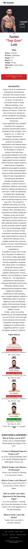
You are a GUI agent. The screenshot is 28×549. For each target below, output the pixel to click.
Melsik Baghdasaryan (14, 347)
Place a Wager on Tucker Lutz (14, 76)
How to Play (10, 531)
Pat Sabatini (14, 393)
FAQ (6, 531)
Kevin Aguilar (14, 416)
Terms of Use (5, 534)
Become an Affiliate (14, 537)
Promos (21, 531)
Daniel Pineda (14, 370)
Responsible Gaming (21, 534)
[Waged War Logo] (8, 3)
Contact (16, 531)
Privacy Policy (12, 534)
